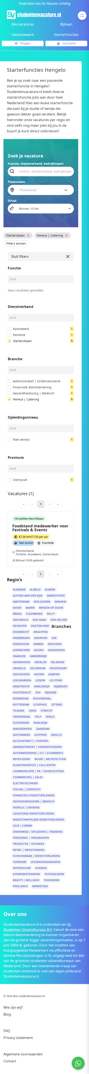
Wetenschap (22, 868)
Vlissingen (21, 723)
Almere (50, 589)
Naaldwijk (41, 686)
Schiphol (40, 704)
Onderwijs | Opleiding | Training (38, 832)
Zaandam (42, 729)
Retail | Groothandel (29, 850)
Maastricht (21, 686)
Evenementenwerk (26, 874)
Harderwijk (38, 656)
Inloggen (24, 43)
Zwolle (56, 735)
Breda (17, 614)
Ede (54, 638)
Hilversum (37, 668)
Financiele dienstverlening (34, 795)
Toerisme (19, 862)
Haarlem (19, 656)
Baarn (30, 608)
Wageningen (22, 729)
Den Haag (39, 620)
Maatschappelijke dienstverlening (38, 819)
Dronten (40, 638)
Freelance (20, 886)
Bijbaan (66, 24)
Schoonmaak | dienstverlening (36, 856)
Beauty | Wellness (26, 880)
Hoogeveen (21, 674)
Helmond (57, 662)
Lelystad (55, 680)
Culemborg (34, 614)
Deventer (20, 626)
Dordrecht (21, 632)
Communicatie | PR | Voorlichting (38, 771)
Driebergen (21, 638)
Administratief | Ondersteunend (37, 747)
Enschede (55, 644)
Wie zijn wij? (13, 1007)
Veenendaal (21, 717)
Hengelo (19, 668)
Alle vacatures (22, 24)
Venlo (50, 717)
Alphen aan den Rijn (28, 595)
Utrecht (46, 710)
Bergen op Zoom (51, 608)
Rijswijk (50, 692)
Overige (41, 868)
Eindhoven (21, 644)
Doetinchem (40, 626)
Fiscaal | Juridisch (26, 789)
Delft (51, 614)
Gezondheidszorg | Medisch (33, 801)
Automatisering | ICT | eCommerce (38, 753)
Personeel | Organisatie (31, 838)
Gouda (39, 650)
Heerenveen (21, 662)
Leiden (40, 680)
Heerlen (40, 662)
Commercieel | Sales (28, 777)
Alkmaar (19, 589)
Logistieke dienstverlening (33, 813)
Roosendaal (42, 698)
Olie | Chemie (22, 826)
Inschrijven (69, 43)
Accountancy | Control (31, 741)
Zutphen (40, 735)
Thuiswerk (51, 880)
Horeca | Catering (26, 807)
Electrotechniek (25, 783)
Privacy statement (18, 1037)
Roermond (21, 698)
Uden (32, 710)
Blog (7, 1014)
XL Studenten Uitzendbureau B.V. (37, 927)
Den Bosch (20, 620)
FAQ (6, 1030)
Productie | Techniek (28, 844)
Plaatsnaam (16, 182)
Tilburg (18, 710)
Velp (38, 717)
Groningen (56, 650)
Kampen (54, 674)
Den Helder (59, 620)
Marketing (40, 886)
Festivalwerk (54, 874)
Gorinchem (21, 650)
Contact (9, 1061)
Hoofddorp (58, 668)
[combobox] (44, 189)
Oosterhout (22, 692)
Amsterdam (21, 601)
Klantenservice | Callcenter (34, 765)
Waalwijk (40, 723)
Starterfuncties (66, 34)
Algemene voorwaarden (23, 1054)
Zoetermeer (21, 735)
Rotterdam (21, 704)
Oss (38, 692)
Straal (12, 200)
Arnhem (60, 601)
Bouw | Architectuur (50, 759)
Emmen (38, 644)
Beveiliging (21, 759)
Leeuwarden (22, 680)
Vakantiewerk (22, 34)
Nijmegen (60, 686)
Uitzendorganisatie (45, 862)
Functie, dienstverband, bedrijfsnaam (36, 164)
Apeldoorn (42, 601)
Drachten (40, 632)
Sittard (56, 704)
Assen (17, 608)
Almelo (35, 589)
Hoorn (39, 674)
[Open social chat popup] (78, 1063)
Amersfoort (56, 595)
